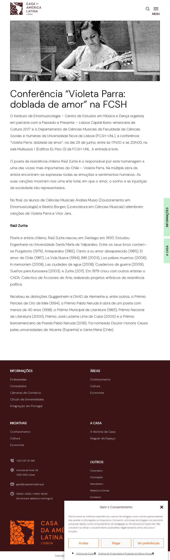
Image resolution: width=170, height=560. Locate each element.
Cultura (95, 386)
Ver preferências (148, 543)
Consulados (18, 386)
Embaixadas (18, 379)
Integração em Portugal (26, 406)
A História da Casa (102, 432)
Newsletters (96, 484)
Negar (116, 543)
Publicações (96, 477)
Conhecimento (100, 379)
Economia (97, 393)
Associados (96, 470)
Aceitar (83, 543)
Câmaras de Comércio (25, 393)
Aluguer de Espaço (103, 438)
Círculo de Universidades (27, 399)
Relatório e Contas (99, 490)
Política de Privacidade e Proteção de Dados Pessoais (126, 553)
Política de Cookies (86, 553)
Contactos (95, 497)
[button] (162, 507)
